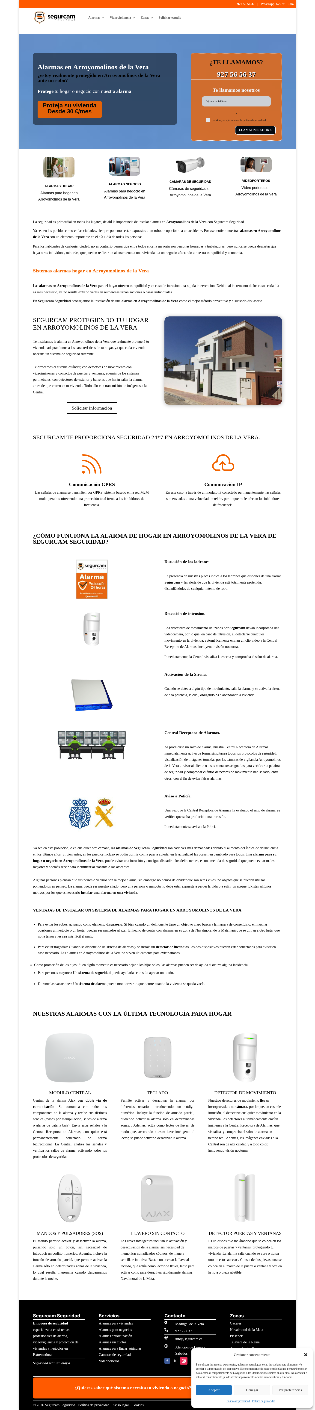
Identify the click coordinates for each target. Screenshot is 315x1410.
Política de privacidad (238, 1401)
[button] (305, 1354)
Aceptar (214, 1390)
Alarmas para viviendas (116, 1323)
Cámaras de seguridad (115, 1355)
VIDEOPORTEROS (256, 181)
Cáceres (235, 1323)
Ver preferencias (290, 1390)
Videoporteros (109, 1361)
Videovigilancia (120, 17)
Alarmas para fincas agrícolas (120, 1348)
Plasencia (237, 1336)
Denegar (252, 1390)
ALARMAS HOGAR (59, 186)
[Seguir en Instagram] (183, 1361)
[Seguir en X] (175, 1361)
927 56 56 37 (246, 4)
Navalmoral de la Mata (246, 1330)
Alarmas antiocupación (115, 1336)
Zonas (145, 17)
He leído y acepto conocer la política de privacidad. (239, 120)
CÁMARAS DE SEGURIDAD (190, 181)
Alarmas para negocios (115, 1330)
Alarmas (94, 17)
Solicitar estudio (170, 17)
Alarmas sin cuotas (112, 1342)
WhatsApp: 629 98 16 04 (277, 4)
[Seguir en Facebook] (167, 1361)
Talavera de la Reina (245, 1342)
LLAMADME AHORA (255, 130)
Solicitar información (92, 407)
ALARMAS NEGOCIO (125, 184)
